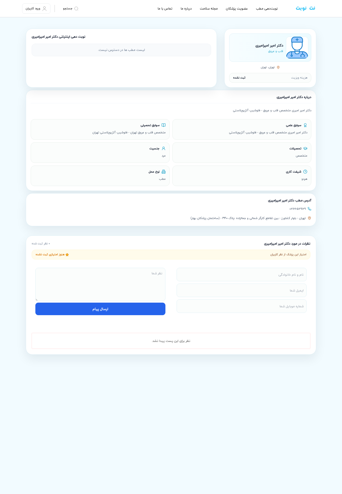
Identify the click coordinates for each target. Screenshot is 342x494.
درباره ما (186, 8)
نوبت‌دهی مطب (267, 8)
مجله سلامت (209, 8)
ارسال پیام (100, 309)
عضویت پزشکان (237, 8)
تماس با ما (165, 8)
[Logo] (299, 8)
